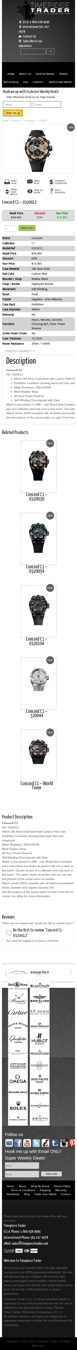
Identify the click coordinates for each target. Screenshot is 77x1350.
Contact (38, 82)
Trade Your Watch (45, 1194)
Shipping (45, 1190)
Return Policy (62, 1186)
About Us (25, 73)
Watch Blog (11, 82)
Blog (27, 1194)
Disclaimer (13, 1194)
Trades (63, 73)
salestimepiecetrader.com (30, 1243)
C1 (22, 120)
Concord (14, 120)
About (22, 1186)
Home (11, 73)
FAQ (25, 82)
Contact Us (29, 36)
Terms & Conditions (23, 1190)
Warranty (60, 1190)
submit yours (64, 923)
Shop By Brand (45, 73)
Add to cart (27, 228)
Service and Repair (60, 82)
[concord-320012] (37, 149)
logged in (28, 940)
